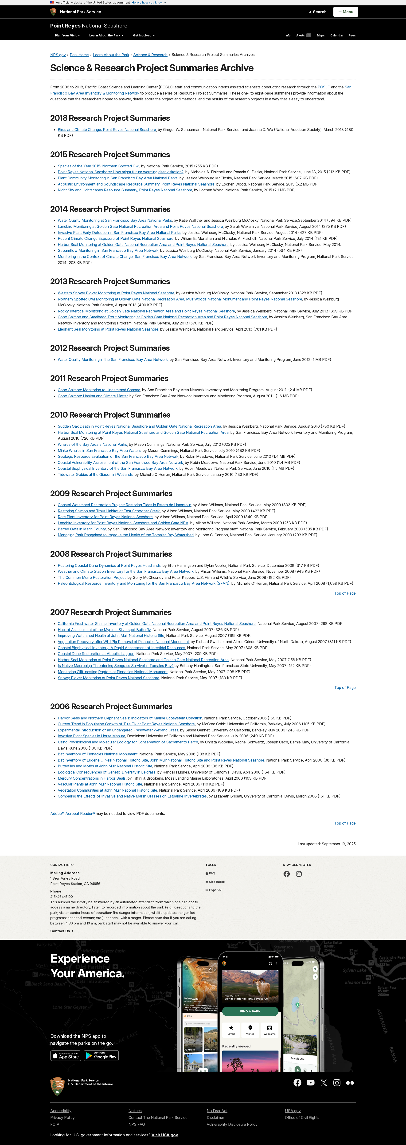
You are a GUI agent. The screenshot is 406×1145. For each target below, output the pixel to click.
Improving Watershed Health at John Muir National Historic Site (111, 635)
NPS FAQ (137, 1124)
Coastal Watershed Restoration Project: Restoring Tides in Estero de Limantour (124, 504)
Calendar (336, 35)
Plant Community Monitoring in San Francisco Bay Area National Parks (118, 178)
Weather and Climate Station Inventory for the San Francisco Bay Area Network (126, 571)
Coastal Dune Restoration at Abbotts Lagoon (96, 653)
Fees (352, 35)
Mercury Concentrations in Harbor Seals (92, 778)
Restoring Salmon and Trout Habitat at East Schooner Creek (109, 511)
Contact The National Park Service (158, 1117)
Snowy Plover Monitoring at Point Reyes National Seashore (108, 677)
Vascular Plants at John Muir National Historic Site (100, 784)
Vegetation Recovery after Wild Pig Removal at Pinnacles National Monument (123, 641)
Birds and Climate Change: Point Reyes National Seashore (107, 129)
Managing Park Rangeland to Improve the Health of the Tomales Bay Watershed (126, 535)
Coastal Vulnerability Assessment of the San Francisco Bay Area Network (120, 462)
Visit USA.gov (165, 1135)
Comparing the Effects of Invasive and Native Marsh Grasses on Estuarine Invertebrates (132, 796)
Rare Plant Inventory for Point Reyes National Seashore (105, 516)
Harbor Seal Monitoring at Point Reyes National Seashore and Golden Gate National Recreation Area (143, 432)
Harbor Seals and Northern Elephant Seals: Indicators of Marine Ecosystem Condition (130, 718)
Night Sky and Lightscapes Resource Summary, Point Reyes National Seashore (125, 190)
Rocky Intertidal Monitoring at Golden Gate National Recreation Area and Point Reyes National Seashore (146, 311)
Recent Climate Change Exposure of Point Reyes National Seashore (115, 238)
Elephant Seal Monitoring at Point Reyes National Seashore (108, 329)
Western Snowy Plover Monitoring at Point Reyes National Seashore (116, 293)
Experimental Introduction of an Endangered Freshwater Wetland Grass (118, 730)
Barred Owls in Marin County (82, 529)
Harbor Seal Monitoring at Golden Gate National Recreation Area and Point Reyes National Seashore (143, 244)
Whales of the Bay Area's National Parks (92, 444)
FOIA (54, 1124)
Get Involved (142, 35)
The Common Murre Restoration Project (92, 577)
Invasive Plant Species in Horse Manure (91, 736)
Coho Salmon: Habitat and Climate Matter (93, 396)
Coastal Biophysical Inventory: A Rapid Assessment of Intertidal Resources (121, 647)
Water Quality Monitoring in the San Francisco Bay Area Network (113, 359)
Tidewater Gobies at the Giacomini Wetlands (95, 474)
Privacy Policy (62, 1117)
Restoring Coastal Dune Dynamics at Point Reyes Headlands (109, 565)
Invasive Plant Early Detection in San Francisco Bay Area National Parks (119, 232)
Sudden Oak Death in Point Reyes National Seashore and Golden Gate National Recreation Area (139, 426)
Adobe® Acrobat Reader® (72, 813)
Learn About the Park (104, 35)
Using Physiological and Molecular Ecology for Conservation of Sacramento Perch (128, 742)
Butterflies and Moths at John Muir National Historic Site (105, 766)
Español (215, 890)
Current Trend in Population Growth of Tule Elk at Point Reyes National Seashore (126, 724)
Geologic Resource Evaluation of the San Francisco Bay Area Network (118, 456)
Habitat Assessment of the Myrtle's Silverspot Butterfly (104, 629)
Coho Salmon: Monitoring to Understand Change (99, 389)
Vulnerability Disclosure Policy (232, 1124)
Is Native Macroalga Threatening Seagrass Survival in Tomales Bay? (116, 665)
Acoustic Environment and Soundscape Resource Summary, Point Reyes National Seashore (136, 184)
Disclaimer (215, 1117)
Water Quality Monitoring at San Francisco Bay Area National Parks (115, 220)
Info (288, 35)
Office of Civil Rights (302, 1117)
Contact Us (60, 931)
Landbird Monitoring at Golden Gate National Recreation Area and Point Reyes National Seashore (140, 226)
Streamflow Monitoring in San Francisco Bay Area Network (108, 250)
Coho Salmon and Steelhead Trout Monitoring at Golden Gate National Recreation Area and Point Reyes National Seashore (162, 317)
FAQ (211, 873)
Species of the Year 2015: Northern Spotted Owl (98, 166)
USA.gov (293, 1110)
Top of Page (345, 593)
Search (319, 11)
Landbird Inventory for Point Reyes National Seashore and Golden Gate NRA (123, 523)
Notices (135, 1110)
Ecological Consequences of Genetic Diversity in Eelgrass (107, 772)
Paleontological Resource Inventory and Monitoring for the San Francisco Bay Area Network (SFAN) (144, 583)
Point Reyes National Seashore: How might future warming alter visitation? (120, 172)
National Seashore (88, 25)
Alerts (302, 35)
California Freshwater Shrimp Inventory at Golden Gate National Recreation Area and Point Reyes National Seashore (157, 623)
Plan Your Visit (66, 35)
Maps (321, 35)
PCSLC (324, 87)
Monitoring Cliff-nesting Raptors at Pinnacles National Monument (113, 671)
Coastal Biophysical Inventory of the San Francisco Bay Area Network (118, 468)
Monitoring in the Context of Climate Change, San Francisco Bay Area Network (125, 256)
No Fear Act (217, 1110)
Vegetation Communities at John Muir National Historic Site (107, 790)
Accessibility (60, 1110)
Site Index (216, 882)
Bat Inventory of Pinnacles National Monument (97, 754)
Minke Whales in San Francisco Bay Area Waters (99, 450)
